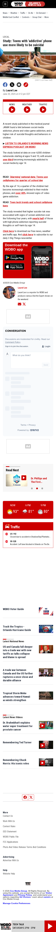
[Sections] (5, 4)
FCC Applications (10, 842)
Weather (13, 13)
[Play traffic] (43, 109)
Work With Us (9, 821)
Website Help (9, 873)
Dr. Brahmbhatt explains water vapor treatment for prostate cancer (18, 726)
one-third (8, 159)
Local (6, 37)
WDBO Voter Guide (13, 609)
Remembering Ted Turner (17, 742)
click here (27, 234)
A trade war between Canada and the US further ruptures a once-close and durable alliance (18, 675)
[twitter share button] (12, 84)
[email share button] (19, 84)
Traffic (22, 13)
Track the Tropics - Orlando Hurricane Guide (17, 628)
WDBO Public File (11, 836)
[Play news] (12, 109)
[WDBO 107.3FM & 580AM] (28, 4)
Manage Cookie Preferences (16, 903)
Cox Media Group (18, 891)
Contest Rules (9, 826)
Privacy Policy (25, 895)
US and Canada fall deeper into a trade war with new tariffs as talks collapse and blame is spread (18, 652)
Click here (8, 231)
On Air (30, 13)
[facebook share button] (5, 84)
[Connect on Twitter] (24, 304)
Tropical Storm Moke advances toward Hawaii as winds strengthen (16, 697)
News (5, 13)
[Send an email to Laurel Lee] (19, 304)
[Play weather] (27, 109)
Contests (25, 17)
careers (47, 897)
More (47, 17)
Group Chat (36, 17)
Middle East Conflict (11, 17)
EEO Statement (10, 831)
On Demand (41, 13)
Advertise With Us (11, 860)
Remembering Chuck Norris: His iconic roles (16, 761)
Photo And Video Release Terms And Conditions (24, 847)
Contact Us (8, 816)
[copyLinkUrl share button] (26, 84)
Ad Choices (25, 897)
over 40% (21, 193)
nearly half (38, 218)
